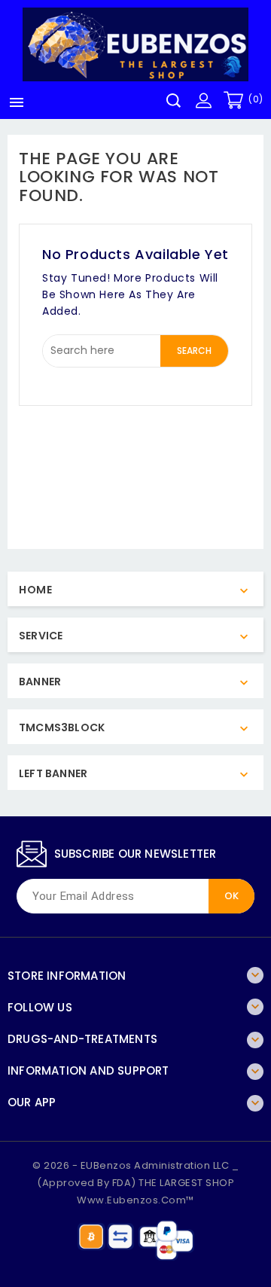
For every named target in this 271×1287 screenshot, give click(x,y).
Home (35, 589)
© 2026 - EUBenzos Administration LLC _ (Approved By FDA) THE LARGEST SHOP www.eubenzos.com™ (135, 1182)
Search (194, 350)
